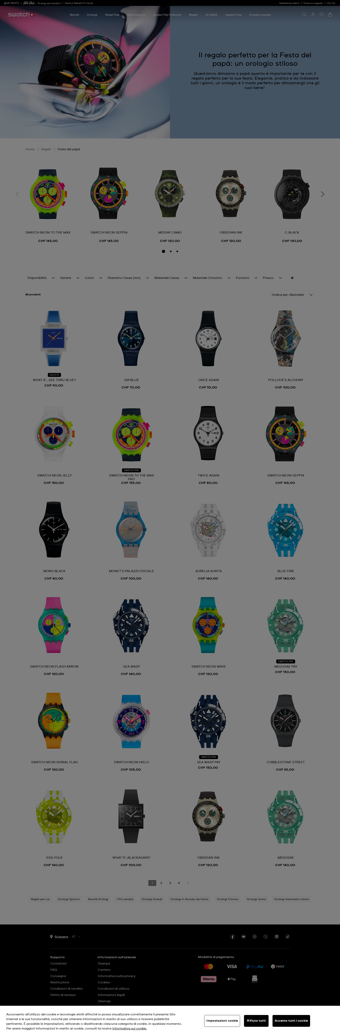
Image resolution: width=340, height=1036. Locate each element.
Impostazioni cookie (222, 1020)
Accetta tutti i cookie (291, 1020)
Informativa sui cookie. (129, 1028)
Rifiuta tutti (256, 1020)
